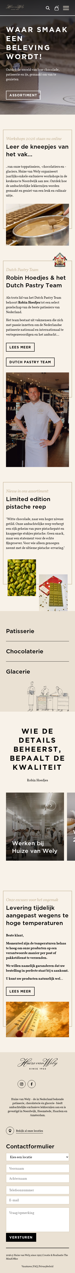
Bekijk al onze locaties (29, 1131)
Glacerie (18, 671)
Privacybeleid (46, 1266)
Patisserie (20, 631)
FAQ (35, 1266)
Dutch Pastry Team (30, 362)
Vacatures (27, 1266)
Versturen (21, 1237)
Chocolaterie (24, 651)
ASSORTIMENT (23, 95)
